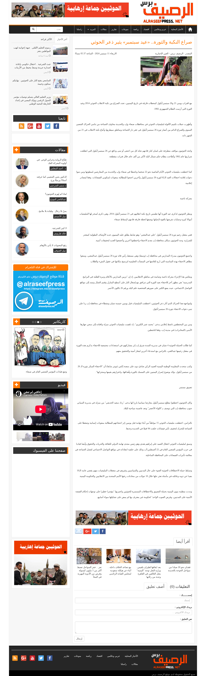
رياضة (136, 29)
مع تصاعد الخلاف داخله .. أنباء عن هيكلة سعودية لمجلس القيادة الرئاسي (119, 570)
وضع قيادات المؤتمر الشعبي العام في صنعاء (46, 372)
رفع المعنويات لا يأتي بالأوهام (53, 245)
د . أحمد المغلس (58, 168)
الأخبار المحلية (177, 29)
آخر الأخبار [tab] (62, 39)
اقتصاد (146, 29)
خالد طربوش (60, 233)
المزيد (93, 29)
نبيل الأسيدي (60, 216)
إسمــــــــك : (186, 595)
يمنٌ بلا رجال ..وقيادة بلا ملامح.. (52, 211)
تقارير (114, 29)
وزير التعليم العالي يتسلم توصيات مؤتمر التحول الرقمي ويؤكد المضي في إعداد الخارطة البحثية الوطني (32, 100)
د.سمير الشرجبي (58, 185)
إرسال (79, 638)
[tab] (182, 541)
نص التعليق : (186, 619)
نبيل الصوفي (60, 250)
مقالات (104, 29)
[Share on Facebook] (103, 531)
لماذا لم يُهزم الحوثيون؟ (56, 194)
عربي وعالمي (160, 29)
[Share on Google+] (87, 531)
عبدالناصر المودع (58, 199)
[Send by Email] (79, 531)
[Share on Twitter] (95, 531)
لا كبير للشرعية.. (59, 228)
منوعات (125, 29)
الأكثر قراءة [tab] (46, 39)
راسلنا (79, 29)
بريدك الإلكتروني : (183, 607)
